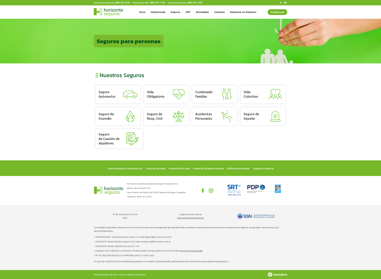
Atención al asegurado (191, 251)
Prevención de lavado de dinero (208, 168)
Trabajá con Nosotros (263, 168)
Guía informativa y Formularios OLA (125, 168)
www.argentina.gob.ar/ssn (190, 218)
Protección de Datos (156, 168)
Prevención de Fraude (179, 168)
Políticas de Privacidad (238, 168)
